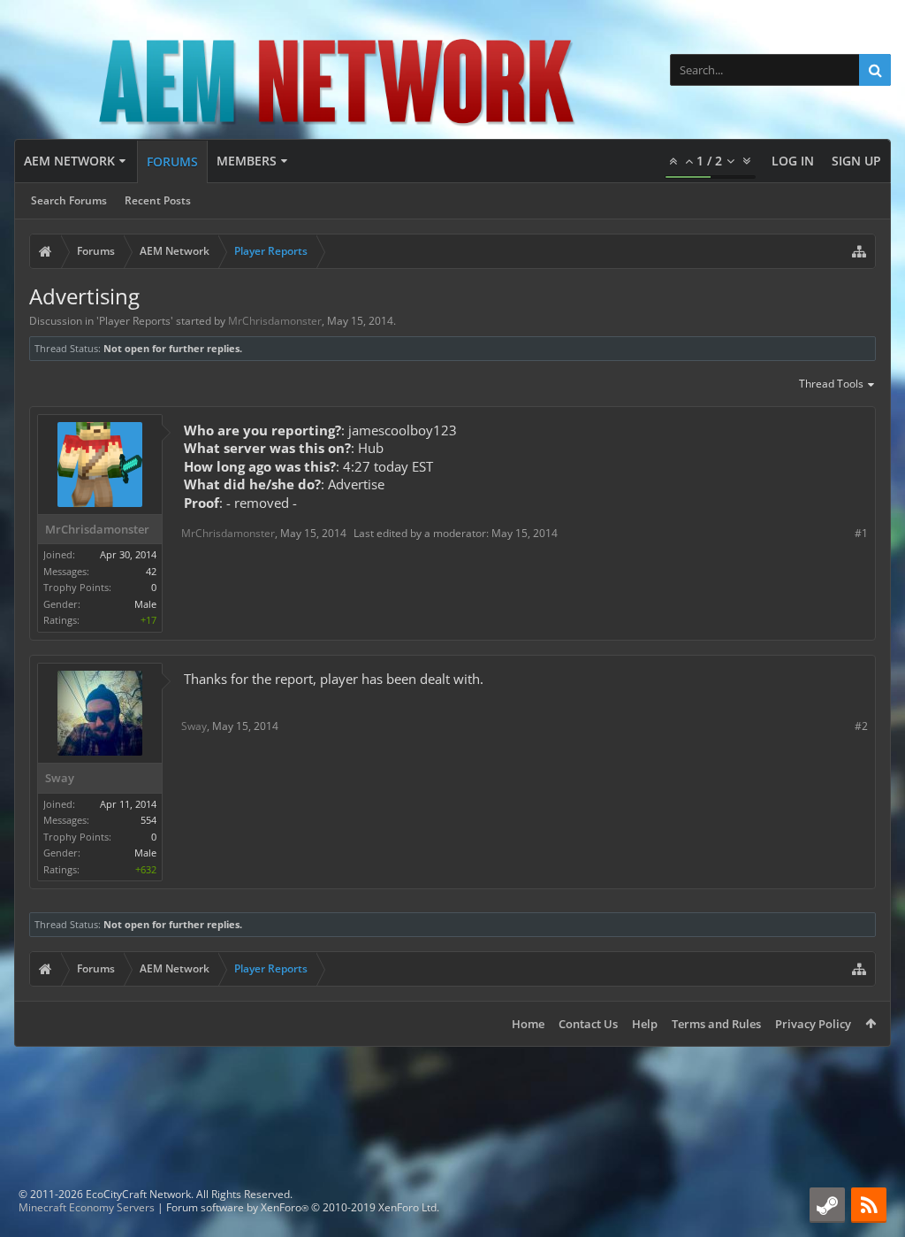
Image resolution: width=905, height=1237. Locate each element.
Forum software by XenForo (302, 1207)
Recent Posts (158, 200)
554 (148, 819)
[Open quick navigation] (859, 251)
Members (247, 160)
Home (528, 1024)
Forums (172, 161)
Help (645, 1024)
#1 (861, 533)
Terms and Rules (716, 1024)
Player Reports (135, 320)
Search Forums (69, 200)
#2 (861, 726)
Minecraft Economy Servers (87, 1207)
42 (151, 571)
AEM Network (69, 160)
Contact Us (588, 1024)
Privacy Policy (813, 1024)
